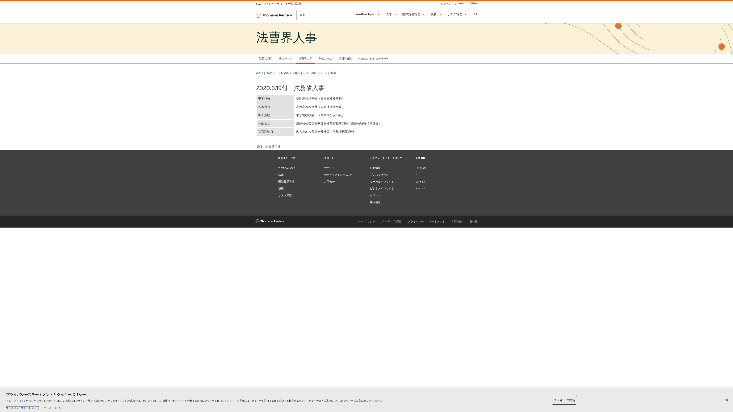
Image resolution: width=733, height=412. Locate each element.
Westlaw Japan (286, 168)
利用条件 (457, 221)
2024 (278, 73)
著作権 (474, 221)
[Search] (476, 14)
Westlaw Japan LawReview (373, 58)
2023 (287, 73)
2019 (324, 73)
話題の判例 (265, 58)
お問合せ (329, 181)
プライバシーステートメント (22, 408)
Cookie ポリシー (366, 221)
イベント (375, 195)
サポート (329, 168)
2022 (296, 73)
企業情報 (375, 168)
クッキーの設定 (391, 221)
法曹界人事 (305, 58)
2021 (306, 73)
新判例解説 (345, 58)
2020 (315, 73)
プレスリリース (379, 174)
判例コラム (325, 58)
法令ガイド (285, 58)
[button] (368, 14)
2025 (269, 73)
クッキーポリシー (54, 408)
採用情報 (375, 202)
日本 (302, 15)
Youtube (420, 188)
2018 (332, 73)
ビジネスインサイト (382, 188)
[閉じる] (727, 400)
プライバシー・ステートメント (426, 221)
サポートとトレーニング (339, 174)
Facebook (421, 168)
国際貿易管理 (286, 181)
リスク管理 (285, 195)
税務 (281, 188)
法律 (281, 174)
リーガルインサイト (382, 181)
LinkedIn (420, 181)
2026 (259, 73)
